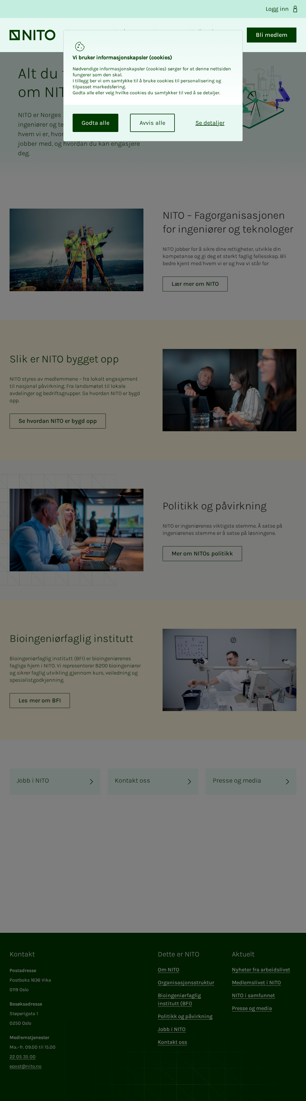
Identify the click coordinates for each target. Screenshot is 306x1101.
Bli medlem (271, 34)
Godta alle (95, 122)
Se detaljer (209, 122)
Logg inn (277, 8)
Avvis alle (152, 122)
